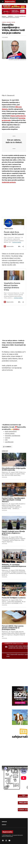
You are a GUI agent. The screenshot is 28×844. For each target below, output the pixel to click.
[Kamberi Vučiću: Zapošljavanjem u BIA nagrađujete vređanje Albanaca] (14, 489)
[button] (3, 1)
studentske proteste (9, 182)
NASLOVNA (9, 22)
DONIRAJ (16, 429)
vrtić (6, 440)
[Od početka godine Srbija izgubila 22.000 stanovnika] (14, 459)
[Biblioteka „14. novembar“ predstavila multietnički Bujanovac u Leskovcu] (14, 556)
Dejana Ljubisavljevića (18, 116)
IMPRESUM (4, 821)
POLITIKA (13, 22)
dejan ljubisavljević (11, 431)
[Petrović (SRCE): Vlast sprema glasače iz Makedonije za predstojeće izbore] (14, 617)
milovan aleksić (9, 433)
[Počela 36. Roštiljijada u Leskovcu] (14, 589)
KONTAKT (4, 824)
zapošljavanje (9, 442)
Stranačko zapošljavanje (12, 435)
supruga (7, 437)
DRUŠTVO (10, 16)
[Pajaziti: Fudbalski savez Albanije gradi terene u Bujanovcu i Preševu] (14, 523)
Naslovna (4, 16)
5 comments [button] (8, 446)
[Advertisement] (14, 77)
